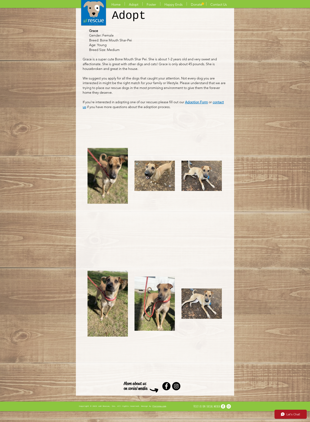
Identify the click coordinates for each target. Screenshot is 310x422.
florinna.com (159, 406)
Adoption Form (196, 102)
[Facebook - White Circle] (223, 406)
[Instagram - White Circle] (229, 406)
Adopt (129, 15)
